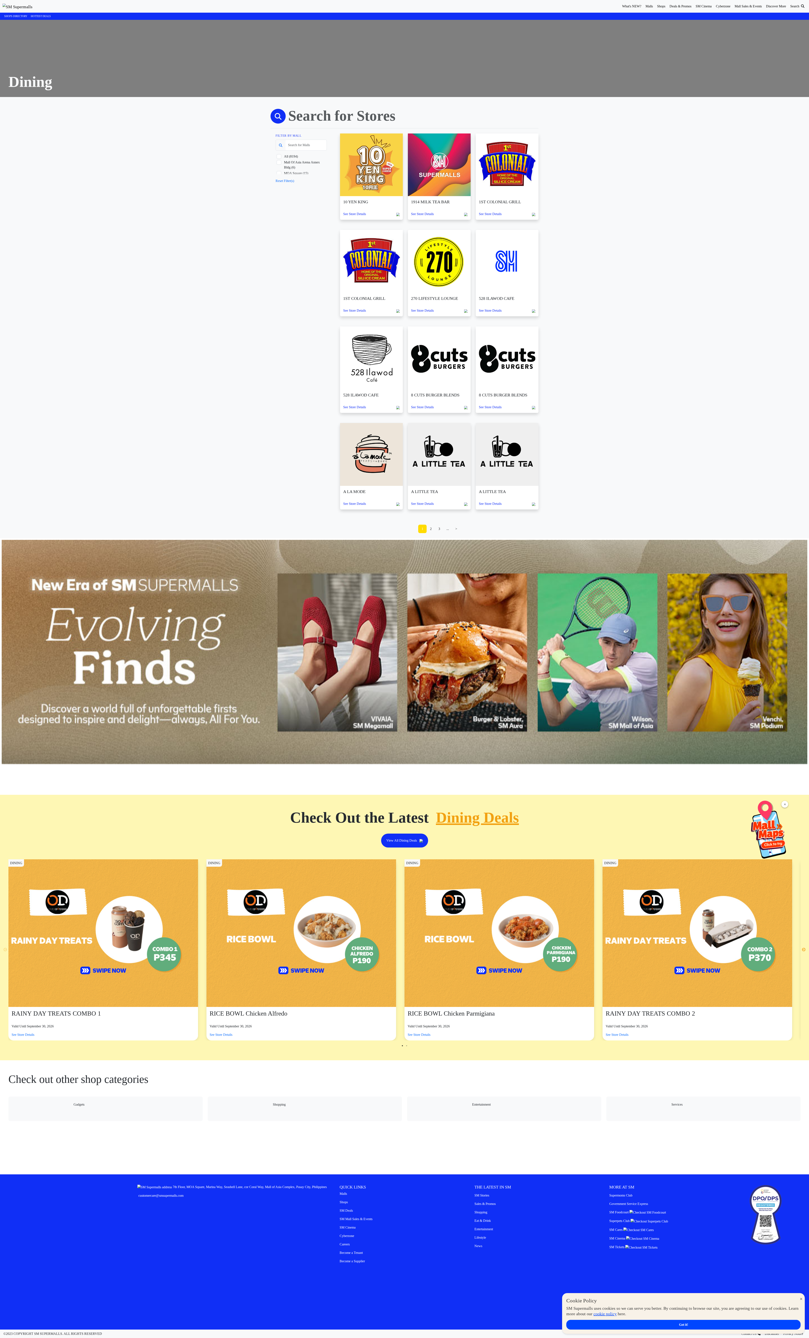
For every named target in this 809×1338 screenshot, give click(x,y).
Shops (344, 1202)
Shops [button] (661, 6)
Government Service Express (628, 1204)
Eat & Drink (482, 1220)
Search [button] (795, 6)
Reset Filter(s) (285, 181)
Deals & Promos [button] (680, 6)
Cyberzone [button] (723, 6)
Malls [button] (649, 6)
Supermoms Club (620, 1195)
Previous (5, 950)
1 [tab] (402, 1046)
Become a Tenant (351, 1252)
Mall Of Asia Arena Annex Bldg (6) (302, 164)
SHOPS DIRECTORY (15, 16)
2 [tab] (406, 1046)
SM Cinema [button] (704, 6)
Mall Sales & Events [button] (748, 6)
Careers (345, 1244)
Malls (343, 1193)
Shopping (480, 1212)
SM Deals (346, 1210)
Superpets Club (620, 1221)
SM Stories (481, 1195)
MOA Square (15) (296, 173)
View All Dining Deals (402, 840)
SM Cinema (348, 1227)
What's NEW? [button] (631, 6)
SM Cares (616, 1230)
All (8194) (291, 156)
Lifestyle (480, 1237)
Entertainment (483, 1229)
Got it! (683, 1324)
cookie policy (605, 1313)
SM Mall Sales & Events (356, 1219)
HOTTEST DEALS (41, 16)
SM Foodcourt (619, 1212)
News (478, 1246)
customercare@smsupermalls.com (160, 1195)
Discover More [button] (776, 6)
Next (804, 950)
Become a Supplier (352, 1261)
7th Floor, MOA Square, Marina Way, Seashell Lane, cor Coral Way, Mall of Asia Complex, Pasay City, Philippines (250, 1187)
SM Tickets (617, 1247)
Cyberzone (347, 1236)
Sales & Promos (485, 1204)
